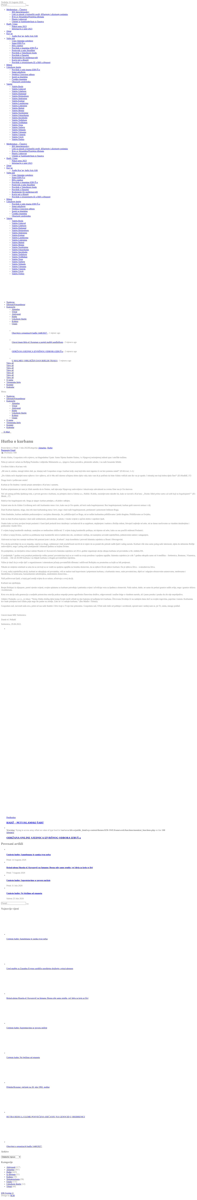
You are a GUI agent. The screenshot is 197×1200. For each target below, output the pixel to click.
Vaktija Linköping (19, 106)
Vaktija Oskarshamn (20, 115)
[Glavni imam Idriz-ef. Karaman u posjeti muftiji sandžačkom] (16, 340)
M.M (12, 1195)
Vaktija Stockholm (19, 118)
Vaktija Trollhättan (19, 122)
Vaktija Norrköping (20, 113)
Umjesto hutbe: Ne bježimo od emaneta (24, 893)
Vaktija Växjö (17, 137)
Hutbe (14, 410)
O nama (9, 380)
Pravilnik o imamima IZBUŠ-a (25, 48)
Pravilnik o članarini (20, 55)
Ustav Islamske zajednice (22, 41)
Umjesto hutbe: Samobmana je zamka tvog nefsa (28, 854)
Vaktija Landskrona (20, 103)
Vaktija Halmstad (19, 94)
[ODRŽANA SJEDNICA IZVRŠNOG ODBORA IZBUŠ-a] (16, 349)
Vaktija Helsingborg (20, 96)
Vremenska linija (13, 382)
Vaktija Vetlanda (19, 130)
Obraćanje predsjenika (21, 82)
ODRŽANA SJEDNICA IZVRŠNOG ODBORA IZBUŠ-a (37, 351)
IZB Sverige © (7, 1193)
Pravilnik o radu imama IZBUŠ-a (26, 70)
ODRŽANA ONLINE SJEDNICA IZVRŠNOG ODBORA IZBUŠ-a (43, 837)
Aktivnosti (16, 408)
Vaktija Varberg (18, 127)
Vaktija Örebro (18, 139)
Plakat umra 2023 (19, 26)
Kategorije (10, 307)
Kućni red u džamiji (20, 60)
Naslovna (10, 396)
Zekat (8, 31)
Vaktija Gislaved (19, 89)
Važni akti (10, 38)
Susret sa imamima (20, 77)
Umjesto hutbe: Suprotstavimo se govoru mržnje (28, 880)
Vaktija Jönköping (19, 98)
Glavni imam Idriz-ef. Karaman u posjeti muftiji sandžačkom (37, 342)
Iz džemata (11, 1174)
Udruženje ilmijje (13, 67)
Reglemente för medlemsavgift (25, 57)
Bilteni (9, 65)
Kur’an (9, 33)
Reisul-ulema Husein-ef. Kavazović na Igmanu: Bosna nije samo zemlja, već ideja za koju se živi (49, 867)
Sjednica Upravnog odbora (23, 74)
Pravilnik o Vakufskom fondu (24, 53)
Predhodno (11, 817)
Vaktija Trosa (17, 125)
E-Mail (7, 432)
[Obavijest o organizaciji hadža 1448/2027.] (16, 330)
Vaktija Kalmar (18, 101)
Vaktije (9, 84)
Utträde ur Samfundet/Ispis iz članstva (28, 21)
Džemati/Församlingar (15, 304)
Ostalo (14, 418)
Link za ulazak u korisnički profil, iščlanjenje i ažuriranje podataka (40, 14)
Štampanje (5, 450)
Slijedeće (10, 832)
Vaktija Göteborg (19, 91)
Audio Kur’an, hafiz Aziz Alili (25, 36)
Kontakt (9, 385)
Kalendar (10, 387)
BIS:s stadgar (17, 45)
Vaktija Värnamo (19, 132)
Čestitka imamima (19, 79)
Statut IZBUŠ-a (18, 43)
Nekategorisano (13, 1179)
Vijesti (14, 312)
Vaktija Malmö (18, 108)
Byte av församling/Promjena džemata (28, 17)
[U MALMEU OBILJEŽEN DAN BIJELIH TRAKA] (16, 358)
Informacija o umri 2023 (22, 29)
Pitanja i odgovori (19, 19)
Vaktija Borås (17, 86)
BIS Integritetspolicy (20, 12)
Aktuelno (16, 309)
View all (10, 363)
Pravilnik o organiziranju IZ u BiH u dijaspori (31, 62)
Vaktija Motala (18, 110)
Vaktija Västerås (18, 134)
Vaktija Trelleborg (19, 120)
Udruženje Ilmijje (19, 413)
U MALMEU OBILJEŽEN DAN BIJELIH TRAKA (34, 360)
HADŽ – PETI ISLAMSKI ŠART (25, 822)
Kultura (15, 415)
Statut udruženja (18, 72)
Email (12, 450)
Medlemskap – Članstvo (16, 9)
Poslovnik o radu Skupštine (23, 50)
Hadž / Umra (11, 24)
